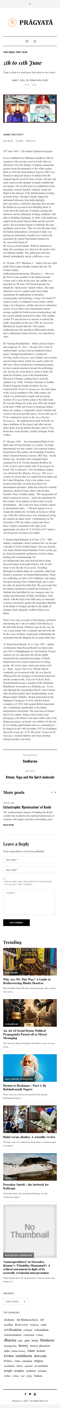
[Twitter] (30, 1394)
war (23, 1375)
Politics (8, 1361)
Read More (8, 825)
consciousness (13, 1335)
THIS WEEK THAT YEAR (15, 52)
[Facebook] (25, 1394)
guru (27, 1340)
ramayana (27, 1361)
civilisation (12, 1329)
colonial (27, 1330)
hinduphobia (10, 1345)
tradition (31, 1371)
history (23, 1345)
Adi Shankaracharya (27, 1319)
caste (44, 1324)
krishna (9, 1355)
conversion (29, 1334)
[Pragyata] (30, 22)
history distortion (40, 1345)
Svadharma (30, 761)
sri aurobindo (41, 1366)
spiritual (28, 1365)
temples (19, 1371)
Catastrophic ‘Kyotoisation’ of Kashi (27, 807)
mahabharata (24, 1355)
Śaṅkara (38, 1375)
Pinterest (30, 140)
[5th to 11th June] (30, 109)
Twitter (19, 140)
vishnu (15, 1375)
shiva (19, 1366)
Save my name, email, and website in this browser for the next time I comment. (28, 883)
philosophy (40, 1356)
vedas (7, 1376)
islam (31, 1350)
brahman (34, 1324)
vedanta (42, 1371)
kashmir (41, 1351)
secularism (9, 1365)
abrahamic (9, 1319)
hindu (35, 1340)
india (7, 1351)
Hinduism (47, 1340)
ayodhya (8, 1324)
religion (38, 1361)
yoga (29, 1376)
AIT (42, 1319)
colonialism (41, 1330)
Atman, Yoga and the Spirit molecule (30, 776)
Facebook (8, 140)
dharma (10, 1339)
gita (20, 1340)
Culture (39, 1334)
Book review (21, 1324)
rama (17, 1361)
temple (8, 1370)
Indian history (19, 1350)
